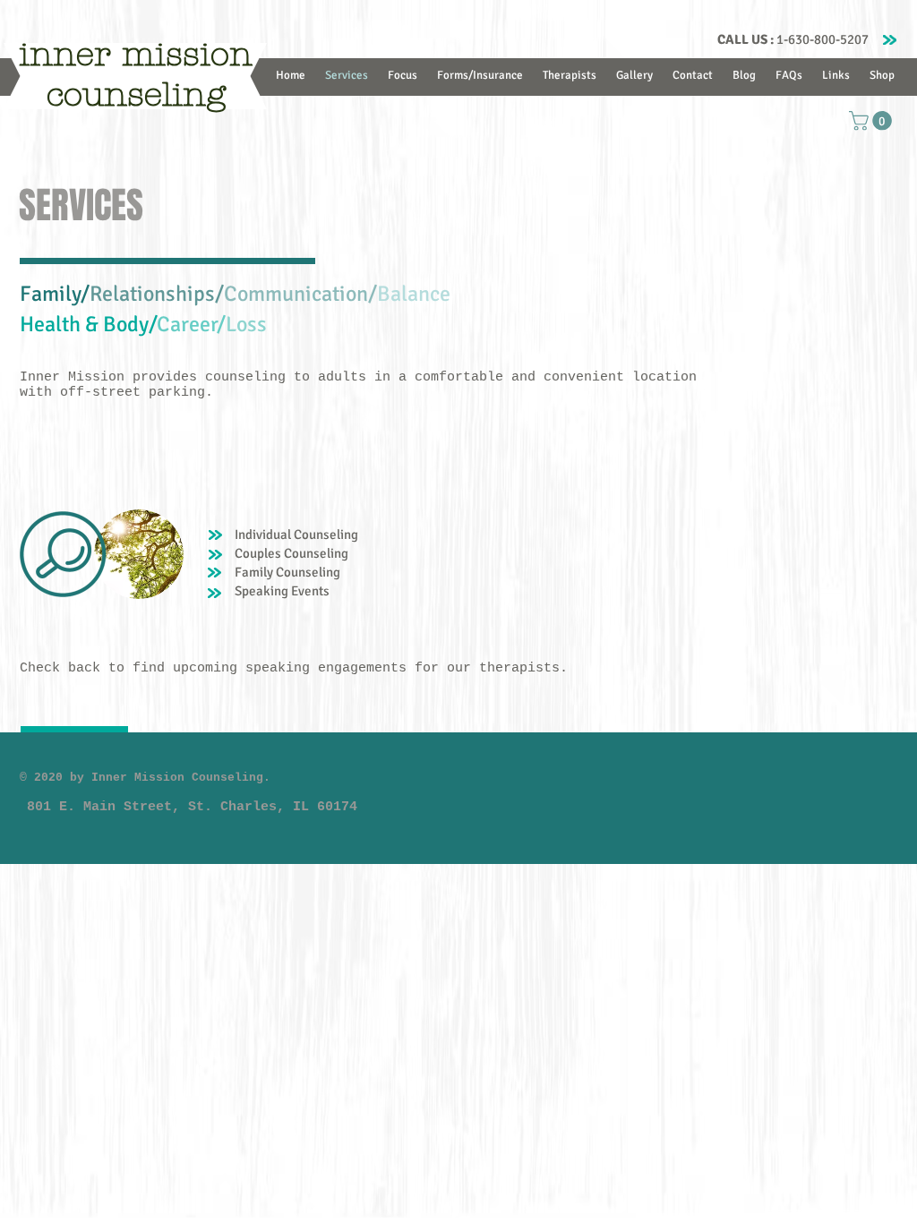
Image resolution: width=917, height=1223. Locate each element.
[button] (872, 121)
